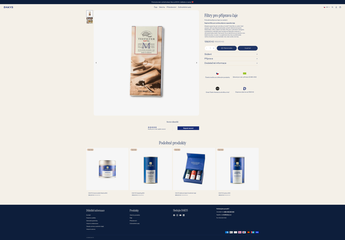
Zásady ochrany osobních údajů (95, 226)
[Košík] (340, 7)
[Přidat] (125, 187)
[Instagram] (177, 215)
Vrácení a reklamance (92, 223)
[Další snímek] (197, 63)
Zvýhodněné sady (135, 223)
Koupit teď (248, 48)
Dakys (92, 237)
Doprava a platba (91, 218)
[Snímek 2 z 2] (90, 20)
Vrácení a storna (90, 229)
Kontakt (88, 215)
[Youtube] (180, 215)
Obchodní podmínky (92, 221)
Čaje (131, 218)
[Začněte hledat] (332, 7)
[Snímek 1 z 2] (90, 14)
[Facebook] (174, 215)
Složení (208, 54)
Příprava (208, 58)
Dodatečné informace (215, 63)
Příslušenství (133, 221)
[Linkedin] (184, 215)
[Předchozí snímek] (96, 63)
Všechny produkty (135, 215)
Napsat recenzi (188, 128)
